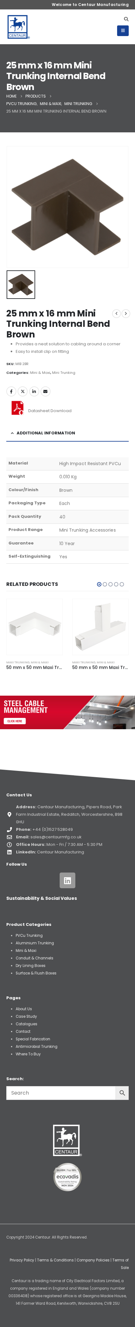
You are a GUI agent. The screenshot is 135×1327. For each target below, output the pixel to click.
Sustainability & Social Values (41, 898)
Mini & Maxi (40, 372)
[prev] (116, 313)
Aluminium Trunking (35, 943)
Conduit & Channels (34, 958)
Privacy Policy (22, 1260)
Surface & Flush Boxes (36, 973)
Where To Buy (28, 1054)
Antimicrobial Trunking (36, 1046)
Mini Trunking (63, 372)
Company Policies (93, 1260)
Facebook (11, 391)
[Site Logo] (18, 27)
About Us (24, 1008)
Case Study (26, 1016)
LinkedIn (34, 391)
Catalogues (26, 1024)
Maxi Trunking (18, 662)
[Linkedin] (67, 880)
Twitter (23, 391)
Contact (23, 1031)
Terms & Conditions (55, 1260)
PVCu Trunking (29, 935)
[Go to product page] (34, 627)
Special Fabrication (33, 1039)
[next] (126, 313)
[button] (126, 19)
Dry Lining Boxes (31, 965)
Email (45, 391)
